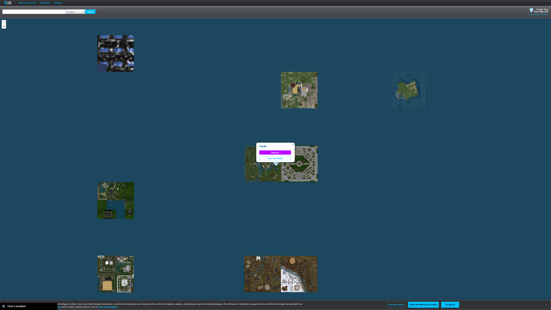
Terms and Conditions (108, 307)
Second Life (9, 3)
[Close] (546, 305)
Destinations (45, 2)
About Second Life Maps (538, 14)
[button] (293, 144)
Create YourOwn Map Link (541, 10)
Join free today (275, 158)
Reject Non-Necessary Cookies (423, 305)
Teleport (275, 152)
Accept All (450, 305)
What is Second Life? (27, 2)
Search (90, 12)
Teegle (263, 146)
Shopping (57, 2)
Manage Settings (396, 305)
